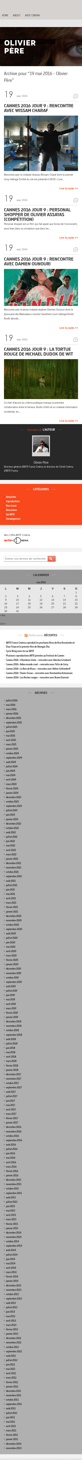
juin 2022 (10, 841)
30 (5, 611)
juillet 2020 (12, 938)
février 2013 (12, 1329)
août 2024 (11, 762)
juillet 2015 (11, 1202)
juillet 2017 (11, 1096)
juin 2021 (10, 889)
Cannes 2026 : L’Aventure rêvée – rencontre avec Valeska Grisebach (38, 660)
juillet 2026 (12, 700)
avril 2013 (11, 1320)
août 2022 (11, 832)
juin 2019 (10, 995)
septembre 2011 (14, 1404)
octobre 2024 (12, 753)
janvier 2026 (12, 713)
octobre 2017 (12, 1083)
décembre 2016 (13, 1127)
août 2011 (11, 1408)
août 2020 (11, 933)
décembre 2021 (13, 863)
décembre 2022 (13, 823)
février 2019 (12, 1012)
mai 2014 (10, 1263)
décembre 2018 (13, 1021)
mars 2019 (11, 1008)
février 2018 (12, 1065)
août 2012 (11, 1356)
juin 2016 (10, 1153)
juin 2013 (10, 1311)
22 (76, 603)
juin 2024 (10, 771)
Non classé (11, 505)
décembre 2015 (13, 1180)
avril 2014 (11, 1268)
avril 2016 (11, 1162)
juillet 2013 (11, 1307)
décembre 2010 (13, 1443)
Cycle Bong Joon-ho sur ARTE (20, 651)
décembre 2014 (13, 1232)
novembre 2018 (13, 1026)
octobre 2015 (12, 1188)
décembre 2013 (13, 1285)
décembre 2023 (13, 797)
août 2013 (11, 1303)
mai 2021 (10, 894)
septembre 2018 (14, 1035)
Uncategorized (13, 518)
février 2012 (12, 1382)
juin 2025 (10, 731)
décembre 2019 (13, 968)
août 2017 (11, 1092)
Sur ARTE (10, 514)
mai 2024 (10, 775)
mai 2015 (10, 1210)
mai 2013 (10, 1316)
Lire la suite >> (69, 188)
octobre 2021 (12, 872)
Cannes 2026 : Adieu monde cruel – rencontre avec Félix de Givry (37, 664)
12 (41, 600)
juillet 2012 (11, 1360)
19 (41, 603)
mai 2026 (10, 705)
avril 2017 (11, 1109)
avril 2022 (11, 850)
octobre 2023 (12, 801)
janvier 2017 (12, 1122)
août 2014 (11, 1250)
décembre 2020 (13, 916)
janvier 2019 (12, 1017)
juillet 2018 (12, 1043)
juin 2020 (10, 942)
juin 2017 (10, 1100)
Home (5, 15)
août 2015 (11, 1197)
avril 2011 (11, 1426)
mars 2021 (11, 902)
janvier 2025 (12, 748)
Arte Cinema (32, 15)
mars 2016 (11, 1166)
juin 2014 (10, 1259)
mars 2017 (11, 1114)
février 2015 (12, 1224)
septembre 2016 (14, 1140)
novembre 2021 (13, 867)
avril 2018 (11, 1056)
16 (5, 603)
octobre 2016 (12, 1136)
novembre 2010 (13, 1448)
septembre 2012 (14, 1351)
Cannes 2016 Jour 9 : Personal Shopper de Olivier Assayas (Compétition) (37, 214)
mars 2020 (11, 955)
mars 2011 (11, 1430)
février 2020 (12, 960)
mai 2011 (10, 1421)
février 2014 (12, 1276)
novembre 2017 (13, 1078)
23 (5, 607)
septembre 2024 (14, 757)
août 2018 (11, 1039)
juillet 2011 (11, 1413)
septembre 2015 (14, 1193)
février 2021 (12, 907)
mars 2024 (11, 784)
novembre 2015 (13, 1184)
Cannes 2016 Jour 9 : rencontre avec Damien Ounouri (38, 261)
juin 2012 (10, 1364)
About (16, 15)
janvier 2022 (12, 859)
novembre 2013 (13, 1290)
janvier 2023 (12, 819)
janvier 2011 (12, 1439)
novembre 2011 (13, 1395)
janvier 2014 (12, 1281)
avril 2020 (11, 951)
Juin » (3, 623)
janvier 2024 (12, 793)
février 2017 (12, 1118)
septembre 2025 (14, 722)
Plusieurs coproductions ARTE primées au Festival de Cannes (35, 655)
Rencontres (11, 510)
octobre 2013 (12, 1294)
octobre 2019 (12, 977)
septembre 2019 (14, 982)
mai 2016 (10, 1157)
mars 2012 (11, 1377)
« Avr (2, 615)
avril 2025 (11, 740)
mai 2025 (10, 735)
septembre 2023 (14, 806)
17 (17, 603)
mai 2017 (10, 1105)
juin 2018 (10, 1048)
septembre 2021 (14, 876)
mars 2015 (11, 1219)
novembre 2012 (13, 1342)
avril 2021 (11, 898)
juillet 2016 (12, 1149)
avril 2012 (11, 1373)
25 (29, 607)
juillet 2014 (12, 1254)
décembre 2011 (13, 1391)
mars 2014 (11, 1272)
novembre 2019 (13, 973)
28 (64, 607)
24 (17, 607)
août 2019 (11, 986)
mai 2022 (10, 845)
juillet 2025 (11, 727)
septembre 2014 (14, 1245)
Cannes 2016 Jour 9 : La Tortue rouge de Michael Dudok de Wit (38, 351)
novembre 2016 (13, 1131)
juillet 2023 (11, 810)
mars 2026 (11, 709)
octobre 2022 (12, 828)
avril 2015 (11, 1215)
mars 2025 (11, 744)
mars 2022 (11, 854)
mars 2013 (11, 1325)
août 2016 (11, 1144)
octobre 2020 (12, 924)
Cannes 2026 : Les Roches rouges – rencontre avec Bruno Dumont (37, 677)
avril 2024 (11, 779)
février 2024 (12, 788)
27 (52, 607)
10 (17, 600)
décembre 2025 (13, 718)
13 (52, 600)
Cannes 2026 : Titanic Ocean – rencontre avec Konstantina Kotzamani (39, 673)
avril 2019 (11, 1004)
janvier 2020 (12, 964)
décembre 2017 (13, 1074)
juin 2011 (10, 1417)
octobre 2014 (12, 1241)
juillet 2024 (12, 766)
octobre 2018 (12, 1030)
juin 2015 (10, 1206)
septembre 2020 (14, 929)
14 (64, 600)
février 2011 (12, 1435)
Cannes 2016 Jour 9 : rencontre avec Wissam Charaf (38, 107)
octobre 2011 (12, 1399)
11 (29, 600)
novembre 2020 (13, 920)
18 (29, 603)
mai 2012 (10, 1369)
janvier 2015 (12, 1228)
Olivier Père (41, 462)
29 (76, 607)
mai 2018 (10, 1052)
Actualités (11, 497)
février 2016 (12, 1171)
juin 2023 (10, 814)
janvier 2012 (12, 1386)
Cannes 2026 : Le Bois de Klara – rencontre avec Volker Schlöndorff (38, 668)
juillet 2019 (11, 990)
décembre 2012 (13, 1338)
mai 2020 (10, 947)
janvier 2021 (12, 911)
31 (17, 611)
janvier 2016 (12, 1175)
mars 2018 (11, 1061)
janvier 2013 (12, 1333)
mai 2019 (10, 999)
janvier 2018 (12, 1070)
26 (41, 607)
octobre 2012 (12, 1347)
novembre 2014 (13, 1237)
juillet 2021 (11, 885)
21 (64, 603)
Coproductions (13, 501)
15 (76, 600)
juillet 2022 (11, 836)
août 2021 (11, 881)
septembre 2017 (14, 1087)
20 (52, 603)
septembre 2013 (14, 1298)
